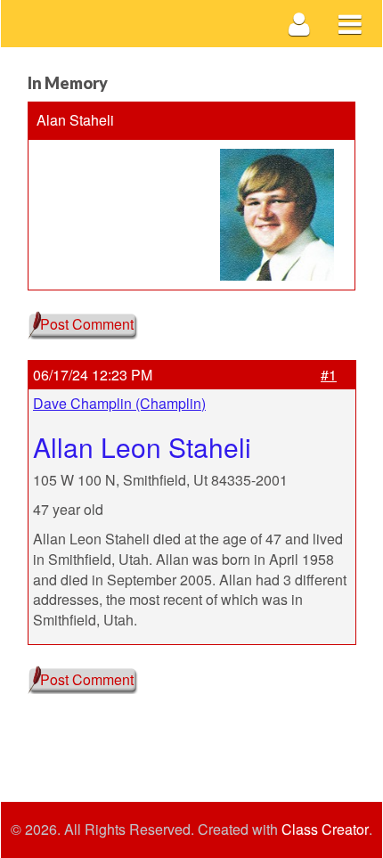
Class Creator (325, 829)
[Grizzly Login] (299, 23)
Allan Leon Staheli (142, 447)
